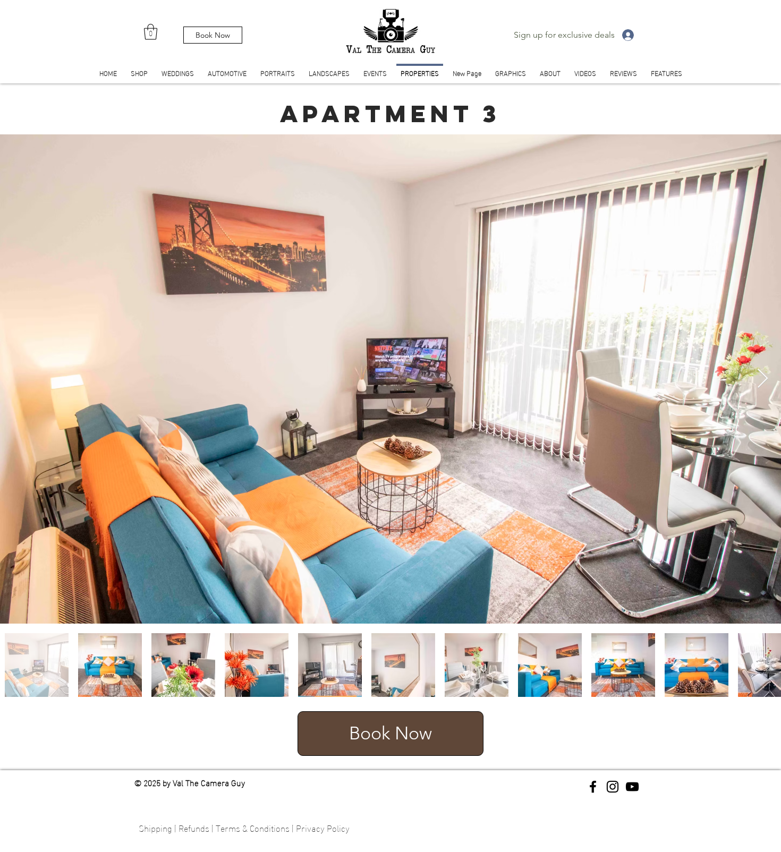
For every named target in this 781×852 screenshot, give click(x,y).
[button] (150, 32)
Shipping (155, 827)
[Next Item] (763, 379)
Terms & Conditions (253, 827)
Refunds (194, 827)
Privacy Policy (323, 827)
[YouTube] (632, 787)
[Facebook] (593, 787)
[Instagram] (613, 787)
